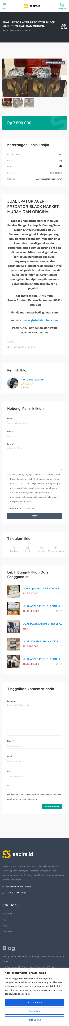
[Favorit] (61, 593)
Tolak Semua (34, 1019)
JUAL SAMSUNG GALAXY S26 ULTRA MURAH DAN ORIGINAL (42, 641)
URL (9, 771)
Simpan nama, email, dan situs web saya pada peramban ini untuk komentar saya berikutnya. (34, 796)
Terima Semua (34, 1002)
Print (27, 551)
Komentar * (12, 701)
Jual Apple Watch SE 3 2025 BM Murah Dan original (42, 588)
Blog (4, 925)
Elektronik (14, 30)
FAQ (4, 919)
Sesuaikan (34, 1011)
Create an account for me (22, 508)
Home (5, 30)
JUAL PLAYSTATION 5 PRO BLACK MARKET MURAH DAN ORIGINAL (42, 623)
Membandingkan (56, 551)
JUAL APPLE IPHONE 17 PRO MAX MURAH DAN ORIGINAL (42, 606)
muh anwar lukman (32, 379)
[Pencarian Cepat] (64, 27)
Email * (10, 418)
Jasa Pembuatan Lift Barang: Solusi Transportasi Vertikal (29, 967)
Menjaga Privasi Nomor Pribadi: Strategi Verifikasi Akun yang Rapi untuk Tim (33, 958)
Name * (10, 431)
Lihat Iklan (7, 931)
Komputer (26, 30)
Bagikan (14, 551)
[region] (34, 997)
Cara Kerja (7, 913)
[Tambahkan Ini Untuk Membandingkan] (57, 593)
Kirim (34, 516)
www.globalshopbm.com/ (41, 320)
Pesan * (10, 444)
